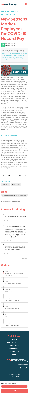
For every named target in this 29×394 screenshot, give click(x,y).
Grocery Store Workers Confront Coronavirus (14, 195)
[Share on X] (25, 175)
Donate (14, 354)
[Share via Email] (20, 175)
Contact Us (14, 351)
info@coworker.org (22, 364)
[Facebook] (20, 367)
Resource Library (14, 348)
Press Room (14, 346)
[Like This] (4, 221)
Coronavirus (6, 184)
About (14, 340)
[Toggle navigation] (26, 4)
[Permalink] (10, 220)
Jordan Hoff (9, 45)
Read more (24, 258)
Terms (13, 376)
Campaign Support (14, 343)
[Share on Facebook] (14, 175)
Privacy (17, 376)
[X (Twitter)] (26, 367)
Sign (14, 391)
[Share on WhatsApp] (3, 175)
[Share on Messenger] (9, 175)
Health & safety (16, 184)
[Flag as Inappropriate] (7, 221)
